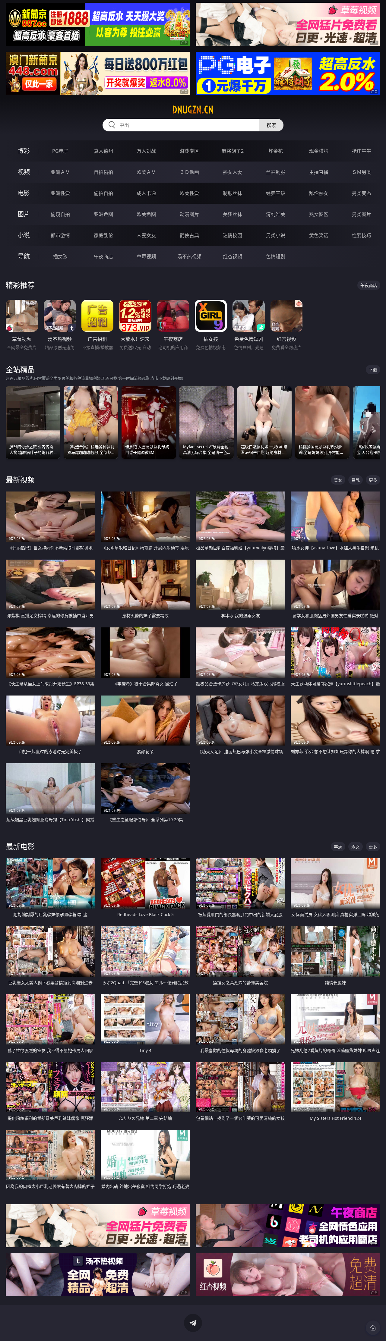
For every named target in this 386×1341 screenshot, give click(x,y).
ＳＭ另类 (361, 172)
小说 (24, 235)
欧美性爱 (189, 193)
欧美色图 (146, 214)
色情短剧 (275, 256)
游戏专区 (189, 151)
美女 (338, 480)
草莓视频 (146, 256)
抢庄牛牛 (361, 151)
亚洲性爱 (60, 193)
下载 (373, 369)
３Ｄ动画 (189, 172)
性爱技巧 (361, 235)
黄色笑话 (318, 235)
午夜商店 (103, 256)
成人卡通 (146, 193)
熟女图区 (318, 214)
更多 (373, 480)
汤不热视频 (189, 256)
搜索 (271, 125)
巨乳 (355, 480)
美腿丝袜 (232, 214)
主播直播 (318, 172)
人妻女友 (146, 235)
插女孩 (60, 256)
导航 (24, 256)
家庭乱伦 (103, 235)
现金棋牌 (318, 151)
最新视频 (20, 480)
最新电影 (20, 846)
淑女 (355, 847)
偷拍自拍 (103, 193)
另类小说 (275, 235)
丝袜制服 (275, 172)
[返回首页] (373, 1328)
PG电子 (60, 151)
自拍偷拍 (103, 172)
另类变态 (361, 193)
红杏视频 (232, 256)
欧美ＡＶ (146, 172)
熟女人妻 (232, 172)
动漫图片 (189, 214)
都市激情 (60, 235)
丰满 (338, 847)
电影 (24, 193)
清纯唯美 (275, 214)
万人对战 (146, 151)
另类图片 (361, 214)
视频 (24, 172)
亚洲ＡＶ (60, 172)
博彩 (24, 151)
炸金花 (275, 151)
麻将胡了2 (233, 151)
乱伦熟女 (318, 193)
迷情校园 (232, 235)
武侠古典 (189, 235)
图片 (24, 214)
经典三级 (275, 193)
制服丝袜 (232, 193)
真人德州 (103, 151)
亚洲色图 (103, 214)
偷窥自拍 (60, 214)
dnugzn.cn (193, 110)
